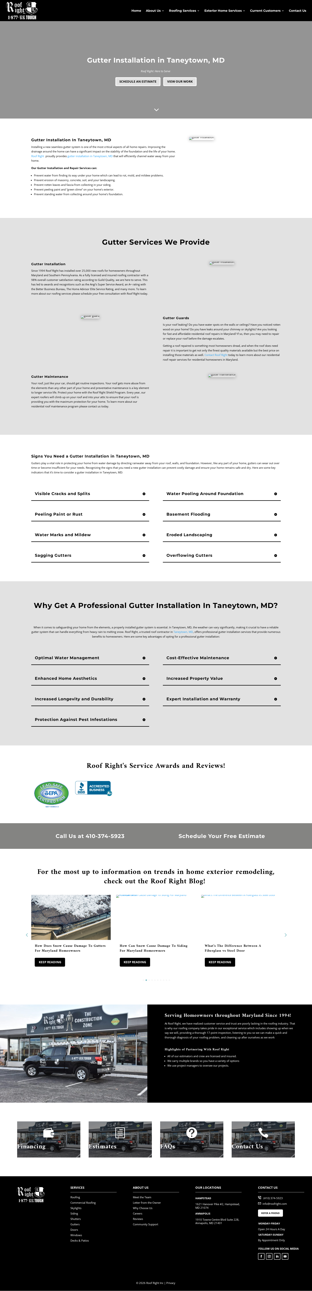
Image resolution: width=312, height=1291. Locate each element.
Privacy (170, 1283)
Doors (74, 1229)
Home (136, 10)
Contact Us (297, 10)
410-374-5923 (105, 836)
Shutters (75, 1219)
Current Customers (265, 10)
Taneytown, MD (183, 632)
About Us (153, 10)
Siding (74, 1213)
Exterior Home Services (223, 10)
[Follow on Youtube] (285, 1256)
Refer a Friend (270, 1213)
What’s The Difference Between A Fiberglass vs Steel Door (233, 948)
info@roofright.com (275, 1203)
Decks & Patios (79, 1240)
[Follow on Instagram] (269, 1256)
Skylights (75, 1208)
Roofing (75, 1197)
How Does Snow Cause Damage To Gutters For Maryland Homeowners (70, 948)
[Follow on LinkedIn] (277, 1256)
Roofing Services (182, 10)
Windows (76, 1235)
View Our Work (180, 81)
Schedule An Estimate (138, 81)
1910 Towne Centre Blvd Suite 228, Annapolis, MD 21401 (217, 1221)
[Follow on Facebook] (261, 1256)
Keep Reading (50, 962)
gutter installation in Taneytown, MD (90, 156)
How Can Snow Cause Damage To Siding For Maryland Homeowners (154, 948)
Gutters (75, 1224)
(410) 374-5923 (273, 1198)
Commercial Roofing (83, 1202)
